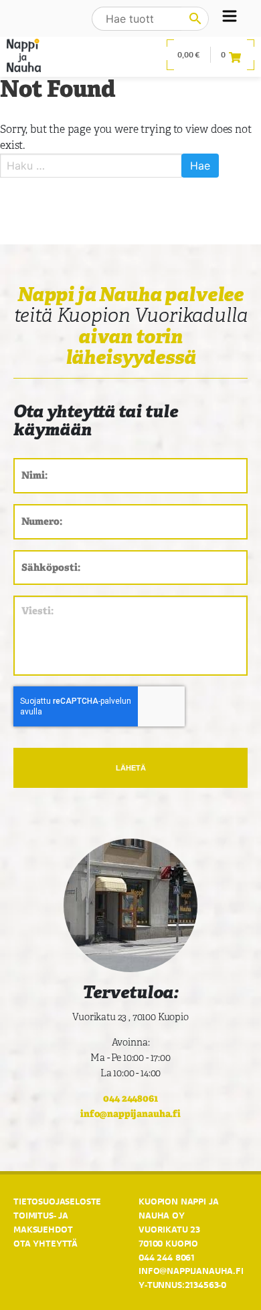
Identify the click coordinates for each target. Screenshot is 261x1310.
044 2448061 (130, 1098)
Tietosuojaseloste (57, 1201)
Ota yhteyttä (45, 1243)
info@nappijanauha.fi (130, 1113)
